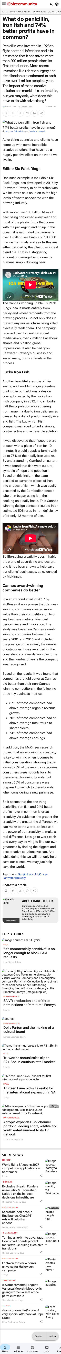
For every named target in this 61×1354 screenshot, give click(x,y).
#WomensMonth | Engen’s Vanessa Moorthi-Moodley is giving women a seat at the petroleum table (22, 1290)
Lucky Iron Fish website (15, 131)
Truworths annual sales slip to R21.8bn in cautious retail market (29, 1060)
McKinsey (41, 874)
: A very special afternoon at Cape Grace (23, 1313)
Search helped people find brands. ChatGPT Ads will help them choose (17, 1217)
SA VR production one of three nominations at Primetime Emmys (29, 1003)
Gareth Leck (26, 107)
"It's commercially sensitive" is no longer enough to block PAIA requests (29, 953)
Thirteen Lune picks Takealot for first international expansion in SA (29, 1090)
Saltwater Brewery (14, 877)
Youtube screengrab (37, 131)
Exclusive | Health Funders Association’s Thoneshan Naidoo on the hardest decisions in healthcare (20, 1192)
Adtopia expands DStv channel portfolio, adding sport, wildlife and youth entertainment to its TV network (30, 1128)
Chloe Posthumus (10, 1322)
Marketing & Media (20, 12)
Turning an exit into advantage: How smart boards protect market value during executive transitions (23, 1243)
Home (5, 12)
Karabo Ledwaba (11, 1037)
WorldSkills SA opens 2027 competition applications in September (21, 1168)
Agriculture (39, 12)
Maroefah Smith (9, 1300)
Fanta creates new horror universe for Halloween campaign (19, 1266)
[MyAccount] (57, 4)
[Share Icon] (41, 1175)
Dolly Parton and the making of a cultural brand (28, 1029)
